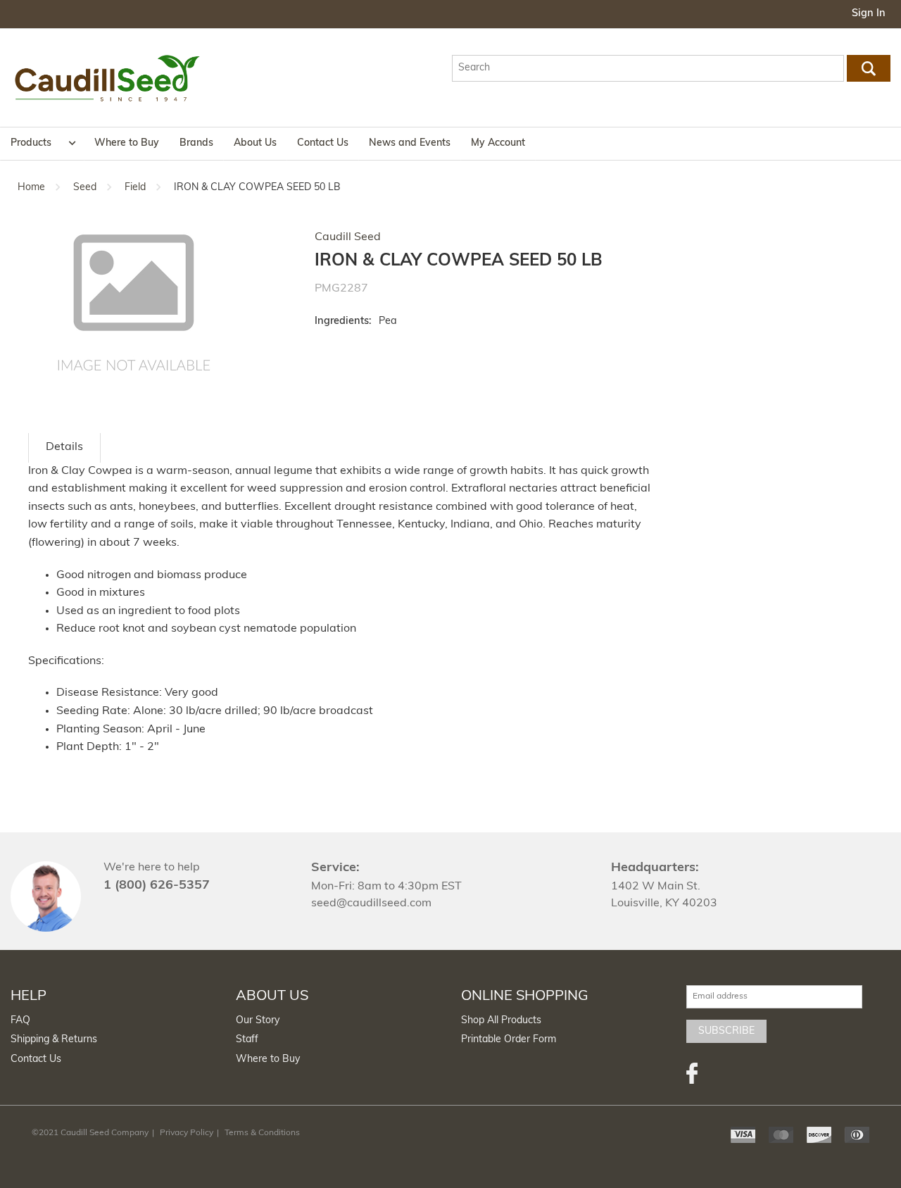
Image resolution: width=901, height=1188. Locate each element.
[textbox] (647, 68)
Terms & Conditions (262, 1133)
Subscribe (726, 1031)
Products (31, 143)
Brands (196, 143)
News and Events (409, 143)
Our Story (257, 1020)
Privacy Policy (186, 1133)
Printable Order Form (508, 1039)
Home (31, 187)
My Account (498, 143)
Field (135, 187)
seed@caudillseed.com (371, 903)
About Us (255, 143)
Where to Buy (126, 143)
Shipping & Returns (54, 1039)
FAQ (20, 1020)
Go (869, 68)
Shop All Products (501, 1020)
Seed (84, 187)
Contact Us (322, 143)
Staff (247, 1039)
